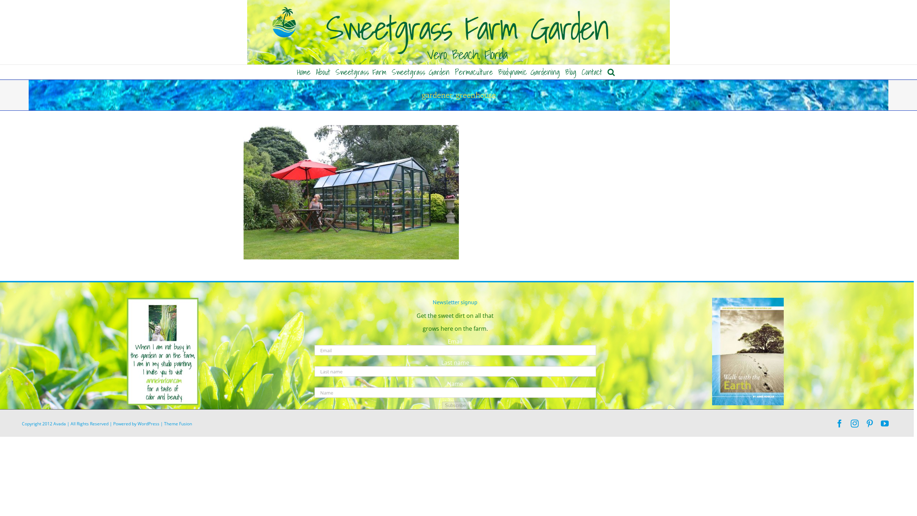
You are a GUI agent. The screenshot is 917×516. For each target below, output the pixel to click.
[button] (611, 72)
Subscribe (455, 405)
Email (455, 341)
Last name (455, 362)
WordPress (148, 424)
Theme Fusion (178, 424)
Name (455, 383)
